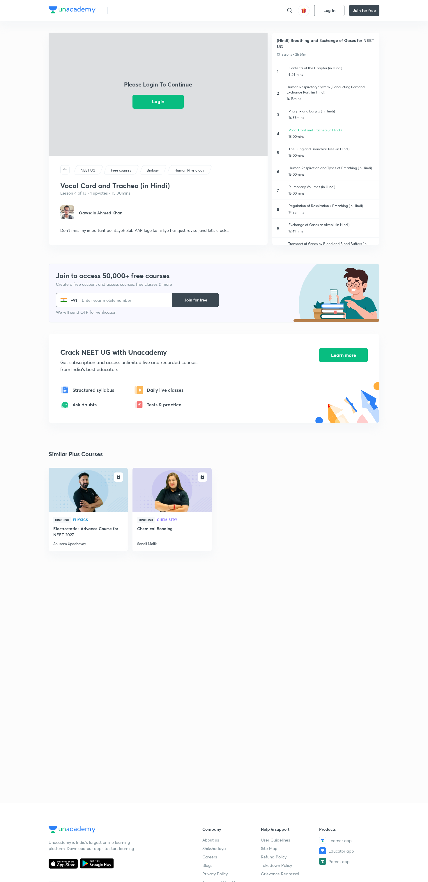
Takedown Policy (276, 865)
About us (210, 840)
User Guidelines (275, 840)
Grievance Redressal (280, 873)
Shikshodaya (214, 848)
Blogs (207, 865)
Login (158, 101)
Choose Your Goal (138, 10)
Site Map (269, 848)
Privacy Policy (215, 873)
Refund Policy (273, 857)
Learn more (343, 355)
